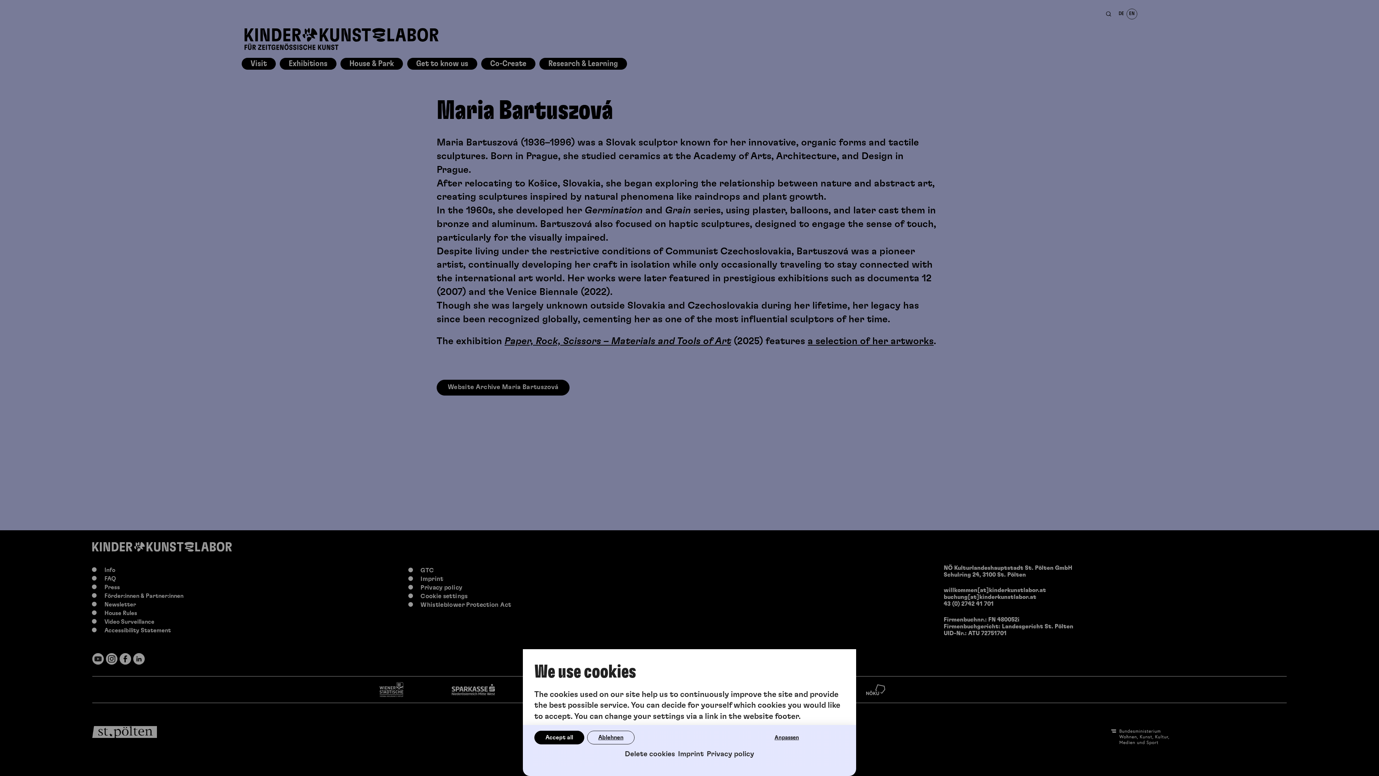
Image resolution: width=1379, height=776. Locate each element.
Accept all (559, 737)
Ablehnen (610, 737)
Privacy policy (730, 754)
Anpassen (787, 737)
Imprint (691, 754)
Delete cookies (650, 754)
